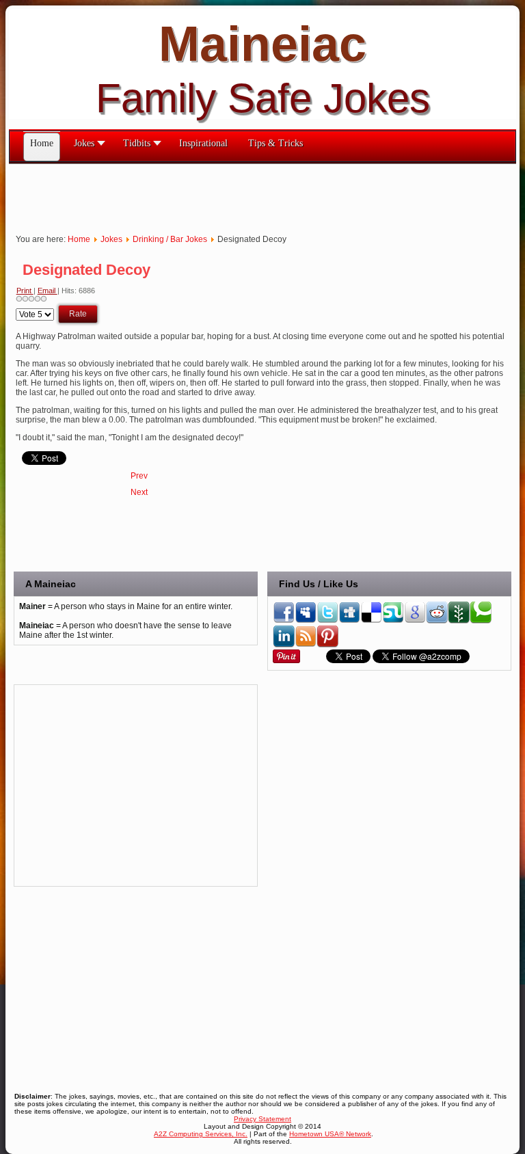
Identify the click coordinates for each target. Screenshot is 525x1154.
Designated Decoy (86, 269)
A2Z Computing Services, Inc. (200, 1134)
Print (24, 290)
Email (47, 290)
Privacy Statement (262, 1119)
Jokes (111, 239)
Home (79, 239)
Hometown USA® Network (330, 1134)
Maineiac (262, 43)
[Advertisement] (258, 195)
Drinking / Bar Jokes (170, 239)
